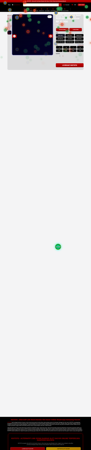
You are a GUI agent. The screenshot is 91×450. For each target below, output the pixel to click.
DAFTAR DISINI (62, 29)
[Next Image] (50, 36)
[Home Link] (16, 4)
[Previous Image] (14, 36)
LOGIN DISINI (75, 29)
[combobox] (41, 4)
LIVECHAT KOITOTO (69, 65)
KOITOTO (9, 422)
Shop (9, 4)
